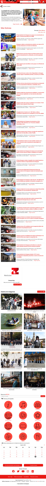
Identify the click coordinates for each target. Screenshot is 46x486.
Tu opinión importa (33, 465)
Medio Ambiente (38, 420)
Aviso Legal (10, 476)
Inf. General (8, 409)
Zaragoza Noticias (9, 1)
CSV (44, 32)
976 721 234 (42, 481)
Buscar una (5, 394)
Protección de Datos (34, 476)
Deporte (23, 441)
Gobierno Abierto (8, 441)
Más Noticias (6, 28)
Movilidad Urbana (8, 420)
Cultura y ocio (23, 409)
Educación (23, 430)
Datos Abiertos (42, 30)
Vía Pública (8, 430)
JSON (39, 32)
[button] (17, 24)
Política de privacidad (18, 476)
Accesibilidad (26, 476)
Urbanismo (23, 420)
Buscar (43, 396)
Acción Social (37, 430)
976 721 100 (34, 481)
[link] (42, 449)
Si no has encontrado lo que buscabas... (12, 465)
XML (42, 32)
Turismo (37, 441)
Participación (38, 409)
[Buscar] (40, 1)
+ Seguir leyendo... (31, 39)
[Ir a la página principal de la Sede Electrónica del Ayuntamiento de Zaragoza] (2, 2)
